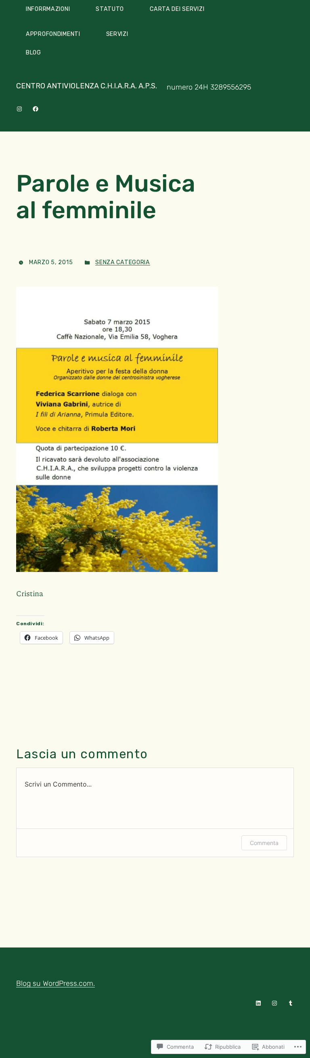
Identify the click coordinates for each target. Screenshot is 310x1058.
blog (33, 52)
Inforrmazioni (48, 9)
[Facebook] (35, 109)
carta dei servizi (177, 9)
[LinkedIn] (258, 1003)
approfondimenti (53, 34)
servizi (117, 34)
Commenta (264, 842)
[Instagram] (19, 109)
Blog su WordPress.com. (55, 983)
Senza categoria (122, 262)
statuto (110, 9)
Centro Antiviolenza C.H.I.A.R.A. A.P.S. (86, 85)
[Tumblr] (290, 1003)
